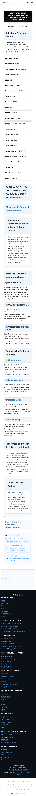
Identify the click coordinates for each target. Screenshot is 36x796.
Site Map (4, 760)
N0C (20, 541)
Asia (2, 702)
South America (5, 696)
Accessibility (5, 757)
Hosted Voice (14, 400)
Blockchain (4, 664)
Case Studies (5, 719)
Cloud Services (6, 641)
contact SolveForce (14, 502)
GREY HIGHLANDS (11, 541)
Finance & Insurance (7, 676)
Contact (3, 616)
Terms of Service (6, 752)
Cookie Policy (5, 755)
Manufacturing (5, 679)
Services (4, 608)
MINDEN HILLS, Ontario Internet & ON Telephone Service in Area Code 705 (18, 548)
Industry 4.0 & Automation (9, 629)
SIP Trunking (14, 419)
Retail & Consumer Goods (9, 684)
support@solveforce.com (20, 769)
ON (10, 535)
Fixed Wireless (15, 380)
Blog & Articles (5, 717)
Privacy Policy (5, 749)
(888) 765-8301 (21, 767)
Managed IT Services (7, 638)
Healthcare (4, 674)
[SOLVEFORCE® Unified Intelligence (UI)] (7, 2)
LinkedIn (13, 772)
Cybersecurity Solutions (8, 644)
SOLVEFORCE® (20, 793)
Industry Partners (6, 734)
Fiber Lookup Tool (6, 603)
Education (4, 681)
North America (5, 694)
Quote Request (5, 614)
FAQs (2, 727)
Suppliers (4, 606)
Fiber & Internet (10, 524)
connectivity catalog (14, 499)
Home (3, 600)
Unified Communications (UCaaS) (11, 646)
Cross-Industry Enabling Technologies (13, 631)
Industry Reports (6, 722)
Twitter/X (20, 772)
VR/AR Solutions (6, 666)
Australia (4, 707)
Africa (3, 704)
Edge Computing (6, 661)
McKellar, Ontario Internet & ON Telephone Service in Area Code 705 (19, 558)
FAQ (28, 790)
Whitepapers (5, 725)
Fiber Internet (15, 360)
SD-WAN (11, 471)
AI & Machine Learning (8, 659)
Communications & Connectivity (11, 623)
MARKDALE (21, 91)
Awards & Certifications (8, 742)
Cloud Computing (6, 656)
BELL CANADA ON (19, 539)
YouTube (18, 774)
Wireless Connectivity (12, 527)
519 (10, 539)
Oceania (3, 709)
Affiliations (4, 739)
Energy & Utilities (6, 687)
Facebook (28, 772)
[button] (27, 2)
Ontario (17, 535)
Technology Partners (7, 737)
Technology (4, 611)
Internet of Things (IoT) (8, 649)
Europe (3, 699)
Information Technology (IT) (9, 626)
